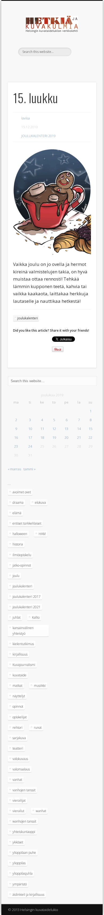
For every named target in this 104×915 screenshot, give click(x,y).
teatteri (18, 748)
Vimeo (51, 65)
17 (30, 437)
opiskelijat (20, 717)
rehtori (17, 727)
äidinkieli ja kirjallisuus (28, 894)
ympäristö (20, 884)
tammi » (29, 469)
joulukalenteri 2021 (27, 607)
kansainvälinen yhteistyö (23, 631)
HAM (42, 534)
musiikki (40, 685)
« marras (14, 469)
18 (42, 437)
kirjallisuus (20, 654)
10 (30, 428)
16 (16, 437)
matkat (17, 685)
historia (18, 544)
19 (54, 437)
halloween (20, 534)
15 (90, 428)
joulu (16, 575)
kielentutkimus (23, 644)
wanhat (41, 811)
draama (18, 502)
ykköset (18, 842)
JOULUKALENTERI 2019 (38, 136)
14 (79, 428)
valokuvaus (20, 759)
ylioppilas (19, 863)
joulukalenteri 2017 (27, 596)
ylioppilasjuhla (23, 873)
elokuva (40, 502)
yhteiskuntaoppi (24, 831)
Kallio (35, 617)
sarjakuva (19, 738)
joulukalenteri (27, 318)
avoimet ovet (22, 492)
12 (54, 428)
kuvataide (19, 675)
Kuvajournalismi (24, 664)
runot (38, 727)
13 (66, 428)
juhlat (17, 617)
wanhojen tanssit (24, 821)
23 (16, 446)
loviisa (25, 118)
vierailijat (19, 800)
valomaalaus (21, 769)
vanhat (17, 779)
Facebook (40, 65)
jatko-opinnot (22, 565)
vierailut (18, 811)
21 (79, 437)
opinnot (18, 706)
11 (42, 428)
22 (90, 437)
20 (66, 437)
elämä (17, 513)
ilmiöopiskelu (22, 555)
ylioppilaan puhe (24, 852)
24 (30, 446)
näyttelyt (19, 696)
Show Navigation (83, 48)
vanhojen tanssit (24, 790)
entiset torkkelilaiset (27, 523)
